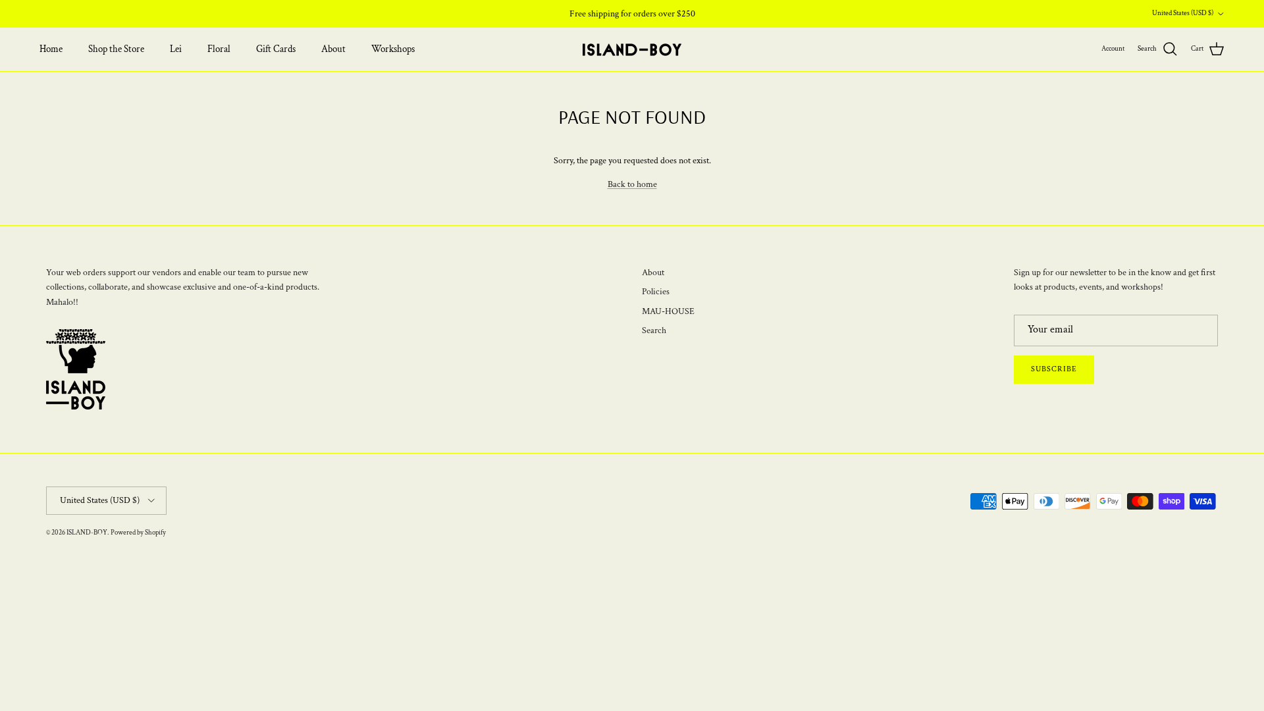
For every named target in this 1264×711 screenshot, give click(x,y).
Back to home (632, 184)
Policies (656, 292)
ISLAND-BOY (86, 532)
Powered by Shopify (138, 532)
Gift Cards (276, 49)
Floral (218, 49)
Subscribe (1054, 369)
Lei (176, 49)
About (333, 49)
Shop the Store (116, 49)
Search (654, 330)
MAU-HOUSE (668, 311)
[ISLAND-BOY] (632, 49)
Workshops (393, 49)
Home (51, 49)
